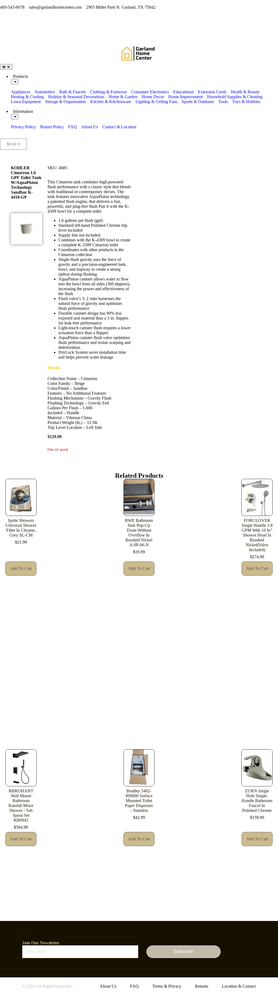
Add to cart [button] (21, 568)
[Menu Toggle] (6, 67)
